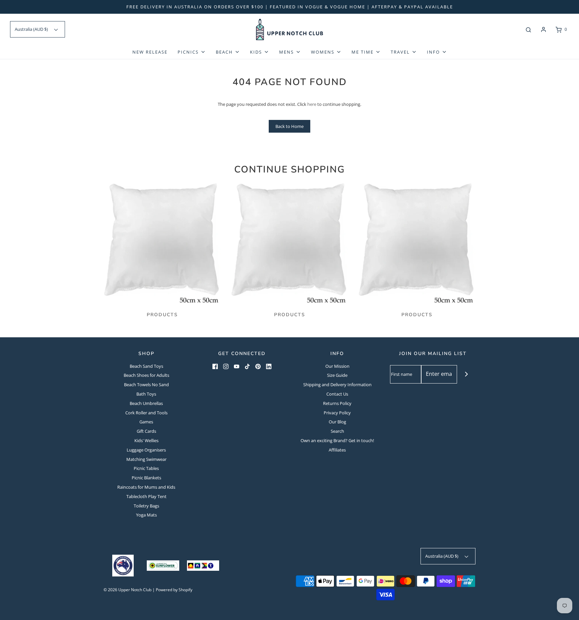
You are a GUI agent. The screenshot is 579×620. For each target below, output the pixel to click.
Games (146, 422)
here (311, 104)
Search (337, 431)
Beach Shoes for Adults (146, 375)
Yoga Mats (146, 515)
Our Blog (337, 422)
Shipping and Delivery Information (337, 385)
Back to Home (289, 126)
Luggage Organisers (146, 450)
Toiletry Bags (146, 506)
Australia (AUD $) (32, 29)
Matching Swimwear (146, 459)
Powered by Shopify (174, 590)
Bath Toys (146, 394)
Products (162, 315)
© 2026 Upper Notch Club (127, 590)
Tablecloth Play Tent (146, 496)
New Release (150, 52)
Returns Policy (337, 403)
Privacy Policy (337, 413)
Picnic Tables (146, 468)
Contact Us (337, 394)
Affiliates (337, 450)
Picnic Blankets (146, 478)
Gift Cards (146, 431)
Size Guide (337, 375)
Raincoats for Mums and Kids (146, 487)
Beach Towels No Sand (146, 385)
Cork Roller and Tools (146, 413)
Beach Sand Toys (146, 366)
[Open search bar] (528, 29)
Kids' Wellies (146, 440)
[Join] (466, 374)
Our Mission (337, 366)
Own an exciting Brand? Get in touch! (337, 440)
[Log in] (543, 29)
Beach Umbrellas (146, 403)
